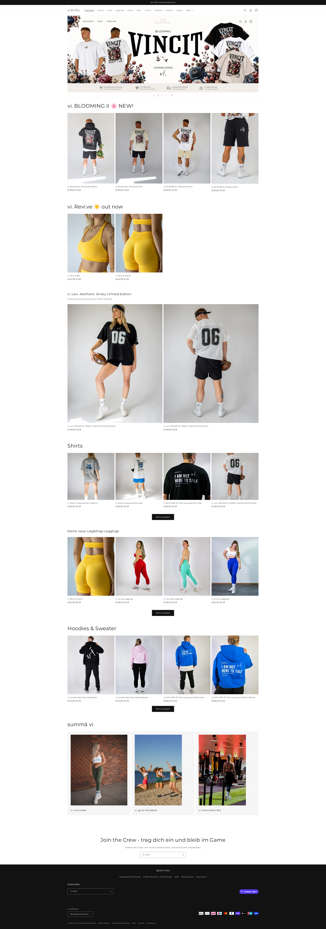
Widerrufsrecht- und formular (157, 877)
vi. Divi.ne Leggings (220, 599)
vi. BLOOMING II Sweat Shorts (225, 187)
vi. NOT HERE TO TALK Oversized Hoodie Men (184, 697)
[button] (189, 10)
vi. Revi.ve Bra (73, 276)
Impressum (201, 877)
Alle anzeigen (163, 517)
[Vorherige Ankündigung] (68, 2)
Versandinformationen (130, 877)
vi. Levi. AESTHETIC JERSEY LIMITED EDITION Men (186, 426)
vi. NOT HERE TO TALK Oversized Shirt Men (183, 503)
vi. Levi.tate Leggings (173, 599)
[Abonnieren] (183, 855)
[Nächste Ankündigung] (257, 2)
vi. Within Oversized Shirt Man (129, 503)
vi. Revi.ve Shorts (123, 276)
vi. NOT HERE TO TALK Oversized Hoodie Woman (233, 697)
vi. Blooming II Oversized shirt (129, 187)
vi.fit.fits (77, 923)
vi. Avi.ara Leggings (124, 599)
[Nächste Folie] (166, 95)
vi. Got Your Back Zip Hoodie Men (82, 697)
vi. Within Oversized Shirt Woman (82, 503)
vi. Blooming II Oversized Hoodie (82, 187)
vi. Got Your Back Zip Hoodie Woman (132, 697)
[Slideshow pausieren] (172, 95)
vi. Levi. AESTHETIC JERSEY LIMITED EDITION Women (91, 426)
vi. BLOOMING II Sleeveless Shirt (178, 187)
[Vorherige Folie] (154, 95)
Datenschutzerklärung (121, 923)
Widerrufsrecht (104, 923)
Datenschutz (187, 877)
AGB (176, 877)
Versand (141, 923)
